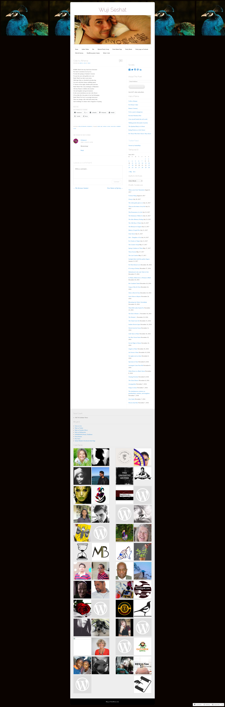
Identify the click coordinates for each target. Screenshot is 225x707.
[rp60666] (100, 533)
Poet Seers (77, 438)
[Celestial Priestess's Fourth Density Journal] (82, 495)
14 (142, 163)
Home (76, 49)
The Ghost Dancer (133, 380)
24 (129, 167)
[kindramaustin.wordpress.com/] (143, 609)
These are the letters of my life (136, 206)
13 (139, 163)
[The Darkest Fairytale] (82, 609)
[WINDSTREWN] (143, 514)
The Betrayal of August (134, 226)
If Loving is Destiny (133, 268)
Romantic (89, 126)
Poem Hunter (78, 436)
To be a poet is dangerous (135, 112)
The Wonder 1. (132, 317)
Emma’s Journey (133, 108)
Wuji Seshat (112, 10)
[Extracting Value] (143, 552)
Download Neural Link (136, 86)
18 (132, 165)
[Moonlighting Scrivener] (82, 476)
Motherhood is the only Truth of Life (138, 272)
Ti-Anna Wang (132, 195)
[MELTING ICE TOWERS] (82, 665)
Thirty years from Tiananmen (136, 190)
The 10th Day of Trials (134, 223)
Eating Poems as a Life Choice (136, 130)
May (101, 126)
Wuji (89, 63)
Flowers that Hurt (133, 402)
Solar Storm (131, 234)
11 (132, 163)
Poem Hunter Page (117, 49)
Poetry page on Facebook (142, 49)
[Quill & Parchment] (143, 684)
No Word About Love (134, 264)
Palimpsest (84, 140)
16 (149, 163)
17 (129, 165)
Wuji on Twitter (79, 428)
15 (145, 163)
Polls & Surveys (79, 53)
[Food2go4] (143, 590)
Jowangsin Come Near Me (135, 365)
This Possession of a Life (135, 212)
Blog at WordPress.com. (112, 701)
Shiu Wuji (113, 126)
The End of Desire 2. (134, 313)
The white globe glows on (135, 203)
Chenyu (130, 199)
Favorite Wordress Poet (134, 115)
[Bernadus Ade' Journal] (82, 514)
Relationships (83, 126)
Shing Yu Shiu (106, 126)
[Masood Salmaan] (143, 571)
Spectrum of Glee (133, 362)
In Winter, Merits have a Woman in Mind (139, 277)
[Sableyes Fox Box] (100, 628)
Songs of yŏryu (132, 387)
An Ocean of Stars (133, 352)
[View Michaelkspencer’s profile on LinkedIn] (141, 70)
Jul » (134, 171)
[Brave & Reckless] (82, 646)
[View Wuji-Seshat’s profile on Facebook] (129, 70)
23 (149, 165)
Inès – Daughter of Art (134, 237)
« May (130, 171)
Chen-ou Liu (78, 426)
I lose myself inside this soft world (137, 119)
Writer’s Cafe (106, 53)
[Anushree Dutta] (82, 533)
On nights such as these (134, 356)
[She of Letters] (143, 473)
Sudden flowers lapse (134, 324)
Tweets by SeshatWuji (134, 145)
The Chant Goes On (133, 321)
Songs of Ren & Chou (134, 287)
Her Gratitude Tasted (134, 283)
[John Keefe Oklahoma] (125, 646)
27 (139, 167)
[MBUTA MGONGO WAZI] (125, 571)
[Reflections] (100, 476)
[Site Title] (125, 514)
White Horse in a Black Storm (136, 371)
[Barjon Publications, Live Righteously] (125, 609)
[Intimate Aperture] (82, 590)
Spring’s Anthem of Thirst (135, 248)
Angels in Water (132, 349)
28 (142, 167)
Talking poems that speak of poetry (138, 123)
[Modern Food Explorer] (143, 646)
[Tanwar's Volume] (82, 628)
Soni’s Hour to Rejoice (134, 296)
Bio (93, 49)
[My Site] (125, 665)
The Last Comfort (133, 255)
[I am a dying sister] (143, 495)
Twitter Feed (133, 141)
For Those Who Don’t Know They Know (139, 133)
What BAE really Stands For (136, 308)
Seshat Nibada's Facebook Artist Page (85, 441)
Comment (116, 181)
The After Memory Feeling (135, 219)
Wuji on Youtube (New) (81, 430)
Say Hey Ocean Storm (134, 337)
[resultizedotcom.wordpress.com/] (143, 665)
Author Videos (85, 49)
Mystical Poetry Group (103, 49)
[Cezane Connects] (125, 495)
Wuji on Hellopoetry (80, 432)
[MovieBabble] (100, 552)
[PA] (143, 628)
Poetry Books (128, 49)
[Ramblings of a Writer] (143, 533)
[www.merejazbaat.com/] (82, 571)
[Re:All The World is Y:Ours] (100, 665)
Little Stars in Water (133, 333)
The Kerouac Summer (81, 188)
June (98, 126)
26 (135, 167)
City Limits (131, 399)
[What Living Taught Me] (82, 457)
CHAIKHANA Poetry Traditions (83, 434)
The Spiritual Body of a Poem (136, 126)
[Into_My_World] (125, 628)
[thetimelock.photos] (82, 552)
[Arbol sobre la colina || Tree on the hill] (100, 457)
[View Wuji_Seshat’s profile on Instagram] (135, 70)
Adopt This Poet (135, 76)
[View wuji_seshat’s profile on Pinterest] (138, 70)
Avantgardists (132, 384)
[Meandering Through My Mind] (100, 609)
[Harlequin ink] (100, 495)
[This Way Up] (100, 646)
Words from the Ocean (134, 328)
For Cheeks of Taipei (134, 241)
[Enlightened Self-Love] (125, 533)
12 (135, 163)
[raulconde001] (100, 571)
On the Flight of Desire (134, 343)
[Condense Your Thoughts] (100, 514)
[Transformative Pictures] (100, 590)
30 (149, 167)
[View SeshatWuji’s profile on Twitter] (132, 70)
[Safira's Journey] (143, 457)
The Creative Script (133, 244)
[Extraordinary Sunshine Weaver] (125, 457)
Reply (82, 150)
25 (132, 167)
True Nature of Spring (115, 188)
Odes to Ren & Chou (134, 293)
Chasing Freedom (133, 377)
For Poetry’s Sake (133, 104)
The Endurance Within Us (135, 215)
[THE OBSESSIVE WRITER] (125, 476)
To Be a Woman (132, 101)
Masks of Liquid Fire (134, 230)
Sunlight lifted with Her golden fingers (139, 259)
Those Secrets (132, 252)
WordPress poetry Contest (93, 53)
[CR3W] (125, 552)
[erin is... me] (125, 590)
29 (145, 167)
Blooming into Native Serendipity (137, 302)
